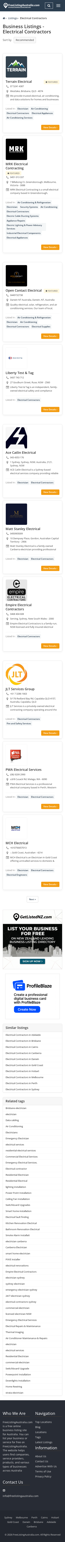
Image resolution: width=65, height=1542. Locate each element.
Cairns (44, 1517)
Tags (38, 1437)
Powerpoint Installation (18, 1374)
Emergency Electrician (17, 1138)
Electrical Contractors (18, 113)
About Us (40, 1456)
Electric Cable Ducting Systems (23, 216)
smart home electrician (18, 1253)
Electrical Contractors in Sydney (22, 1089)
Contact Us (41, 1461)
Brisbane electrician (16, 1108)
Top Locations (43, 1422)
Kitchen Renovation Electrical (21, 1223)
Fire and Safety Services (19, 723)
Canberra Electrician (16, 1247)
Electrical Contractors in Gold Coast (24, 1065)
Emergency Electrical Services (21, 1320)
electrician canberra (16, 1241)
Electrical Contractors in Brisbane (23, 1040)
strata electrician (14, 1392)
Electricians (12, 1132)
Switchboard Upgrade (17, 1368)
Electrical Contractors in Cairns (22, 1047)
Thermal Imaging (15, 1332)
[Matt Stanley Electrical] (16, 514)
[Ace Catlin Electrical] (16, 438)
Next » (32, 899)
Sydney (8, 1517)
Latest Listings (43, 1442)
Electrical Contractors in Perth (21, 1083)
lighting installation (16, 1187)
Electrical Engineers (17, 874)
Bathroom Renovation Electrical (23, 1229)
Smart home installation (18, 1211)
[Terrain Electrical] (16, 67)
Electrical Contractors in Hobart (22, 1071)
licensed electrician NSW (18, 1313)
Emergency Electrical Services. (21, 1162)
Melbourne (22, 1517)
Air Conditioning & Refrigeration (34, 202)
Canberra (32, 1526)
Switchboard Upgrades (18, 1205)
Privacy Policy (43, 1476)
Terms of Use (43, 1471)
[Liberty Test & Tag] (16, 358)
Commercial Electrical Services (22, 1156)
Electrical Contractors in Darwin (22, 1059)
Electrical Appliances (42, 113)
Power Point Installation (18, 1192)
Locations (41, 1432)
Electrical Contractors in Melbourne (24, 1077)
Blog (37, 1427)
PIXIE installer (13, 1259)
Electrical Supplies (41, 326)
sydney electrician (15, 1283)
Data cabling (12, 1120)
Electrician (23, 108)
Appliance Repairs (16, 220)
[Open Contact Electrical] (16, 275)
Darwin (26, 1522)
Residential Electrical (16, 1180)
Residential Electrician (17, 1174)
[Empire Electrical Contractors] (16, 590)
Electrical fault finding (17, 1217)
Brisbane (38, 1522)
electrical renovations (17, 1265)
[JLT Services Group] (16, 674)
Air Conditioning (39, 108)
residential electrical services (21, 1150)
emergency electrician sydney (21, 1289)
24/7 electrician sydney (18, 1295)
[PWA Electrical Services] (16, 755)
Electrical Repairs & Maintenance (23, 1326)
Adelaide (51, 1522)
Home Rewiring (14, 1386)
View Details (50, 127)
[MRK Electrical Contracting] (16, 149)
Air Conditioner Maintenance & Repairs (26, 1338)
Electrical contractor (16, 1168)
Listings (12, 18)
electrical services (15, 1144)
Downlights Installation (18, 1380)
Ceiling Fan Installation (18, 1199)
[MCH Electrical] (16, 828)
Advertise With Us (46, 1466)
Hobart (55, 1517)
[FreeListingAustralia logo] (21, 5)
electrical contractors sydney (21, 1301)
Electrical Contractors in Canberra (23, 1053)
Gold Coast (13, 1522)
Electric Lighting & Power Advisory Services (24, 227)
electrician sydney (15, 1277)
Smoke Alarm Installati (18, 1235)
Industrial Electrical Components (24, 233)
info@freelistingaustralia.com (20, 1496)
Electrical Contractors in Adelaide (23, 1034)
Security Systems (29, 206)
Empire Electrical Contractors (21, 1271)
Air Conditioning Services (19, 117)
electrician (11, 1114)
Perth (34, 1517)
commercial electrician (17, 1308)
